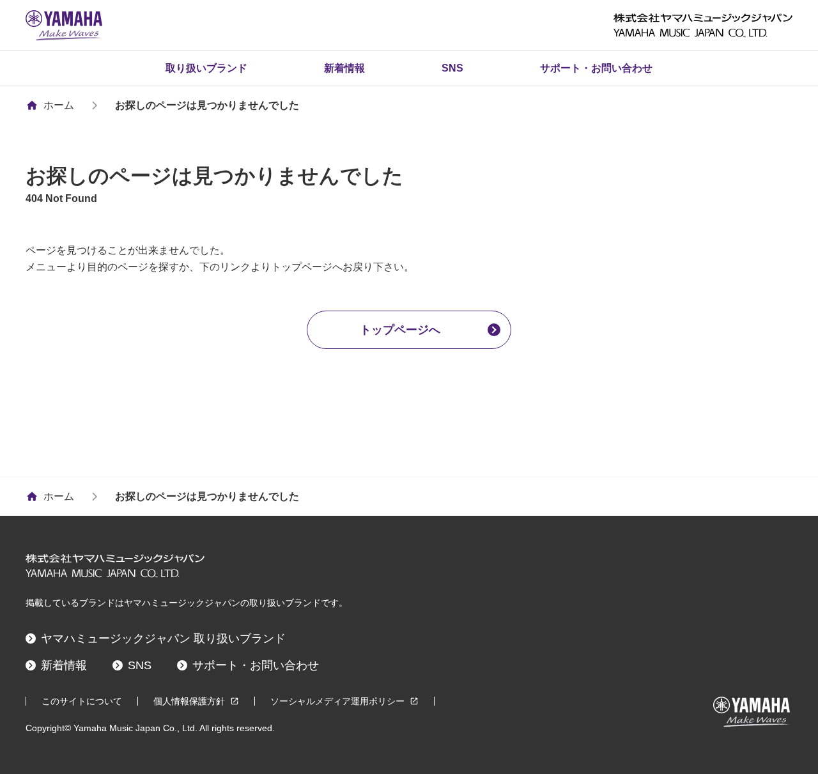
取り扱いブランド (206, 68)
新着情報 (344, 68)
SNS (452, 68)
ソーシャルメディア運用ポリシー (337, 701)
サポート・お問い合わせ (596, 68)
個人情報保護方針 (189, 701)
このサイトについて (82, 701)
